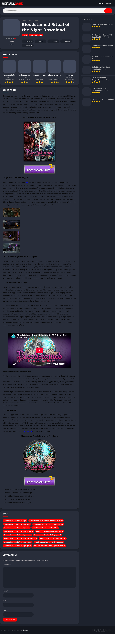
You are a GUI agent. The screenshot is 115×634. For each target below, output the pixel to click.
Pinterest (54, 41)
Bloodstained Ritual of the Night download (48, 524)
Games (108, 3)
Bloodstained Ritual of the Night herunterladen (20, 538)
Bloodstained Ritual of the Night (15, 521)
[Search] (108, 10)
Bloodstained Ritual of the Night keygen (17, 542)
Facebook (29, 41)
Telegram (67, 41)
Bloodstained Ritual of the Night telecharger (49, 546)
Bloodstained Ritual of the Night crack (17, 524)
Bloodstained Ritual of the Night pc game (49, 542)
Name (5, 591)
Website (5, 610)
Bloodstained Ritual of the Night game (49, 531)
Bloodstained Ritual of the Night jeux (52, 538)
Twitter (41, 41)
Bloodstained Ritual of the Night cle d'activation (46, 521)
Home (101, 3)
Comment (7, 565)
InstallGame (24, 630)
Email (5, 601)
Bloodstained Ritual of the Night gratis (17, 535)
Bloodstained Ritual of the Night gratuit (47, 535)
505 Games (27, 431)
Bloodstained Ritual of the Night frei (45, 528)
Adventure (33, 35)
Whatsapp (29, 45)
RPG (40, 35)
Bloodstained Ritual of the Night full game (18, 531)
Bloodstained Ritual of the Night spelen (17, 546)
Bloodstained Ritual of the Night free (16, 528)
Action (36, 21)
